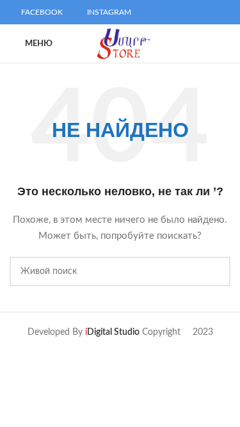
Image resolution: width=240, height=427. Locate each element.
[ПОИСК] (215, 271)
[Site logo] (122, 43)
